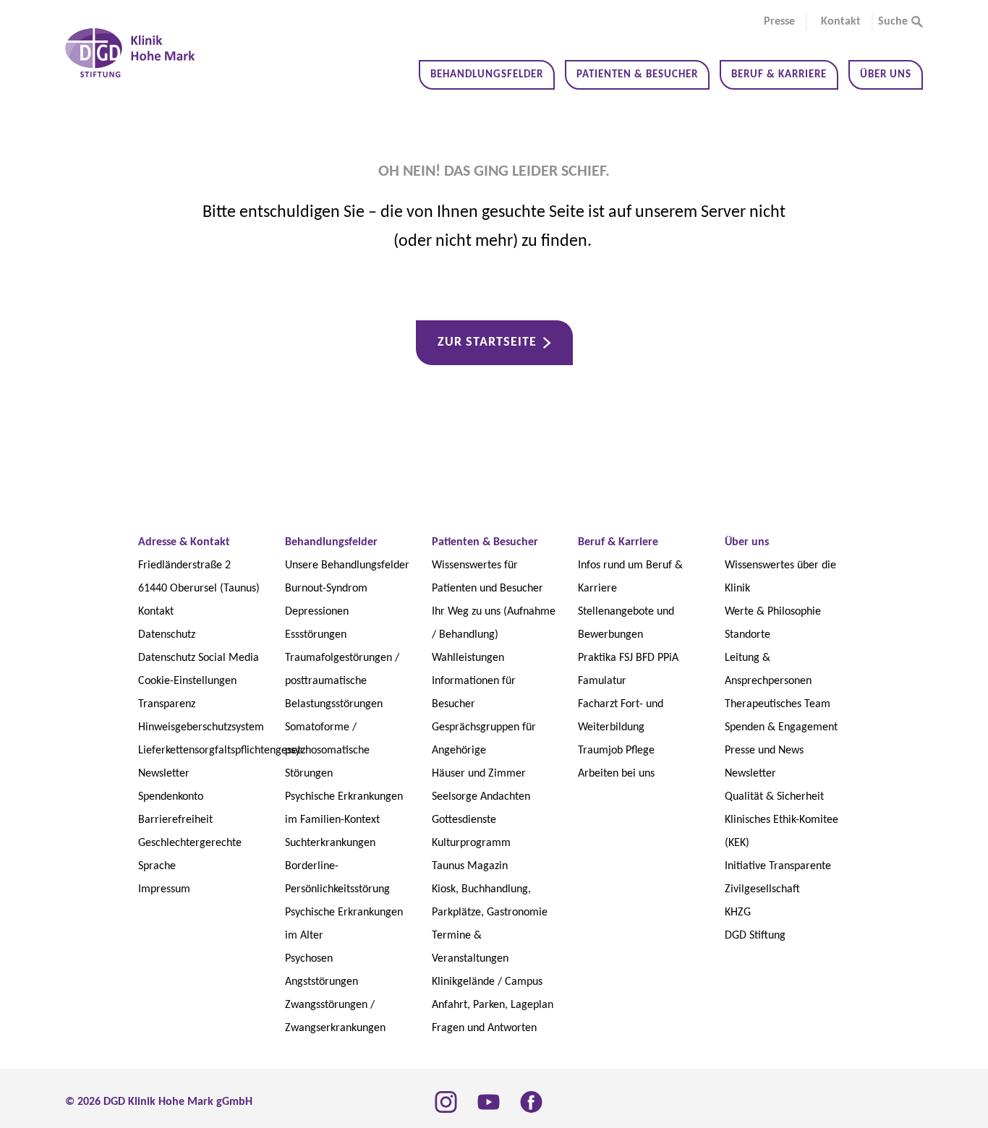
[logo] (130, 52)
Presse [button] (779, 21)
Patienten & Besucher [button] (637, 74)
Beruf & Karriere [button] (779, 74)
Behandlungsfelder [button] (486, 74)
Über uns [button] (885, 74)
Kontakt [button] (841, 21)
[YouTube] (488, 1102)
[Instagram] (446, 1102)
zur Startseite (487, 342)
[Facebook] (531, 1102)
